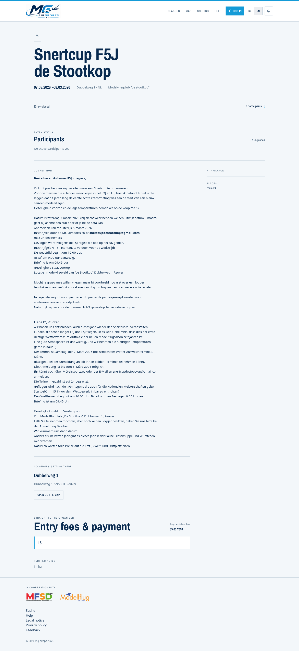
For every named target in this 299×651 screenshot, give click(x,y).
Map (188, 11)
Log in (237, 11)
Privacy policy (36, 625)
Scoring (203, 11)
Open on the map (48, 495)
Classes (174, 11)
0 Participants (255, 106)
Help (218, 11)
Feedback (33, 630)
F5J (37, 35)
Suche (30, 610)
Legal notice (35, 620)
